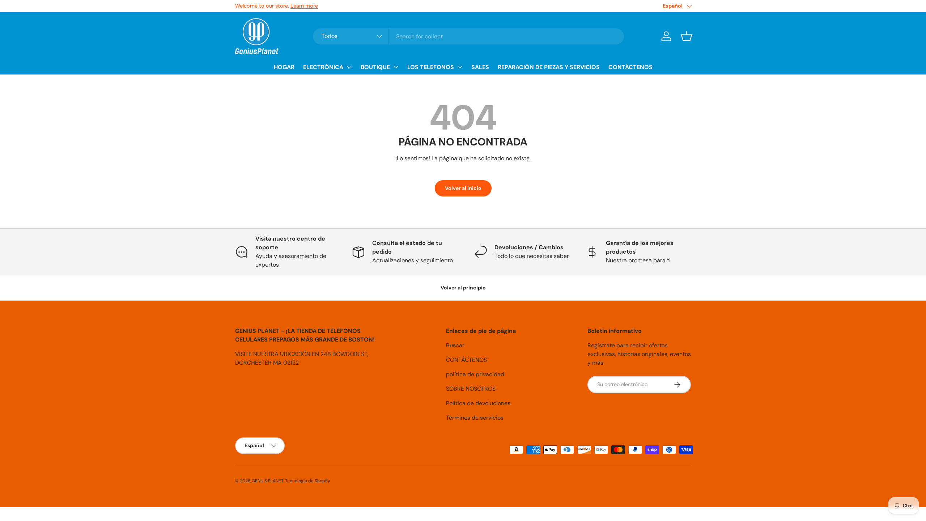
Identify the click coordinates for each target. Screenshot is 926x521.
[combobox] (468, 36)
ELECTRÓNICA (323, 67)
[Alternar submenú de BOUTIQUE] (395, 67)
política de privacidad (475, 374)
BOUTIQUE (375, 67)
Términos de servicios (475, 418)
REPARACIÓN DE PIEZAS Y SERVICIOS (549, 67)
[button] (686, 36)
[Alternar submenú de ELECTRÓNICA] (349, 67)
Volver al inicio (463, 188)
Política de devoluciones (478, 403)
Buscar (455, 345)
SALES (480, 67)
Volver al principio (463, 287)
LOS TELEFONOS (430, 67)
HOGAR (284, 67)
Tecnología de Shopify (307, 481)
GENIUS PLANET (267, 481)
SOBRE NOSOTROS (471, 389)
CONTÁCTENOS (630, 67)
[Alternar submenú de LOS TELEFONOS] (459, 67)
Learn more (304, 6)
